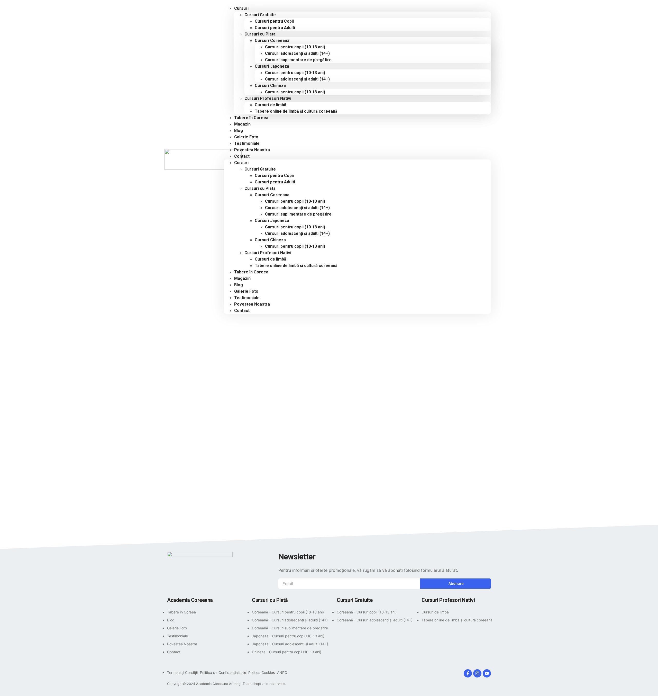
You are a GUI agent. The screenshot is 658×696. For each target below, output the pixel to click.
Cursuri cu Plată (270, 600)
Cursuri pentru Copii (274, 21)
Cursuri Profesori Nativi (267, 98)
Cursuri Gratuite (260, 14)
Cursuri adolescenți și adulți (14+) (297, 53)
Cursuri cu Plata (260, 34)
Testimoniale (247, 297)
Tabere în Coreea (251, 117)
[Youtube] (487, 673)
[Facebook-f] (468, 673)
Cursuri (241, 8)
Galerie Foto (246, 291)
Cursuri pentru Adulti (275, 27)
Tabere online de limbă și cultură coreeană (296, 111)
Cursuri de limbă (270, 104)
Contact (242, 156)
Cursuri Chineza (270, 85)
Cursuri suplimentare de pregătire (298, 59)
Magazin (242, 278)
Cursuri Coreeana (272, 40)
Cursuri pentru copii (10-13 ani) (295, 46)
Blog (238, 284)
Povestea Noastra (252, 149)
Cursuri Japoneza (272, 66)
